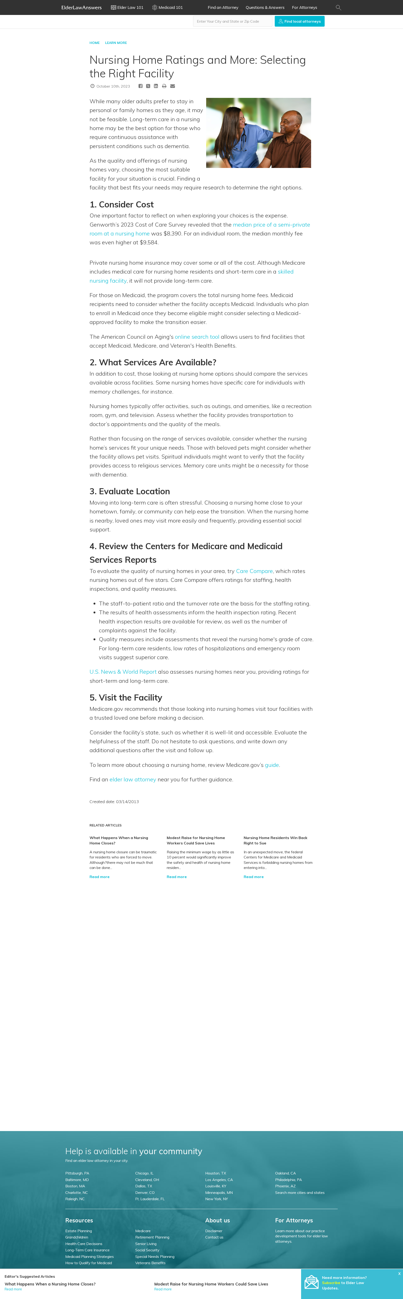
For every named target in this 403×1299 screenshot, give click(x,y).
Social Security (147, 1250)
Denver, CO (145, 1192)
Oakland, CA (285, 1173)
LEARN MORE (116, 43)
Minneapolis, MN (219, 1192)
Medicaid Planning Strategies (89, 1256)
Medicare (143, 1230)
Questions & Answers (265, 7)
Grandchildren (76, 1237)
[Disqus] (201, 937)
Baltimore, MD (77, 1179)
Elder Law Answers (82, 7)
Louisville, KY (215, 1186)
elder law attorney (133, 779)
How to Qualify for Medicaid (88, 1262)
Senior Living (145, 1243)
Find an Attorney (223, 7)
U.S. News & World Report (123, 671)
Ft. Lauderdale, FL (150, 1198)
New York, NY (216, 1198)
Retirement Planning (152, 1237)
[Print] (164, 86)
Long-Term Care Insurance (87, 1250)
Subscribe (331, 1282)
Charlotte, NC (76, 1192)
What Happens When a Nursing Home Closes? (50, 1283)
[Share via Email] (173, 86)
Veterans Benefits (150, 1262)
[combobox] (232, 21)
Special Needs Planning (154, 1256)
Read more (100, 876)
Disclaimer (213, 1230)
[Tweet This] (148, 87)
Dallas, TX (143, 1186)
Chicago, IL (144, 1173)
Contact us (214, 1237)
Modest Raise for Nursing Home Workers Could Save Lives (211, 1283)
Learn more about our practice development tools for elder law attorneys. (301, 1236)
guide (272, 764)
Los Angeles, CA (219, 1179)
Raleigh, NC (75, 1198)
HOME (95, 43)
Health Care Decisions (83, 1243)
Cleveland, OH (147, 1179)
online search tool (197, 336)
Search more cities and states (300, 1192)
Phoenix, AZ (285, 1186)
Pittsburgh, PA (77, 1173)
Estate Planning (78, 1230)
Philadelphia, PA (288, 1179)
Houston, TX (215, 1173)
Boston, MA (75, 1186)
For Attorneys (304, 7)
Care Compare (254, 570)
